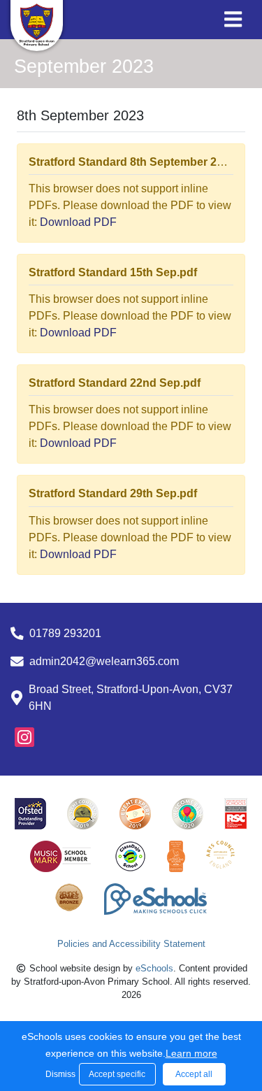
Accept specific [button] (117, 1074)
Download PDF (78, 222)
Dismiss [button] (58, 1074)
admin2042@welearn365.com (104, 661)
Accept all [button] (193, 1074)
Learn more (191, 1053)
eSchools (154, 968)
